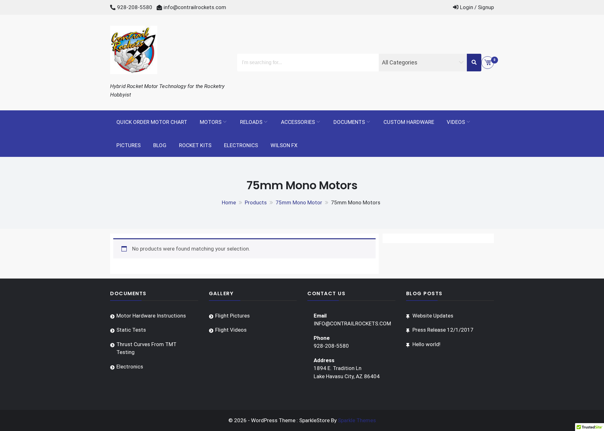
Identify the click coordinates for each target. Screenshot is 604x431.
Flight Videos (231, 330)
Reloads (251, 122)
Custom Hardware (408, 122)
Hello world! (426, 344)
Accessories (298, 122)
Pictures (128, 145)
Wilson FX (284, 145)
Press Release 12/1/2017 (442, 330)
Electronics (241, 145)
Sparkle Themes (357, 420)
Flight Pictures (232, 315)
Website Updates (432, 315)
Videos (456, 122)
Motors (210, 122)
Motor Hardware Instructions (151, 315)
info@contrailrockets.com (195, 7)
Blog (159, 145)
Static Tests (131, 330)
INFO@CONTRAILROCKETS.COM (352, 323)
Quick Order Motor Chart (151, 122)
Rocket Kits (195, 145)
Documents (349, 122)
